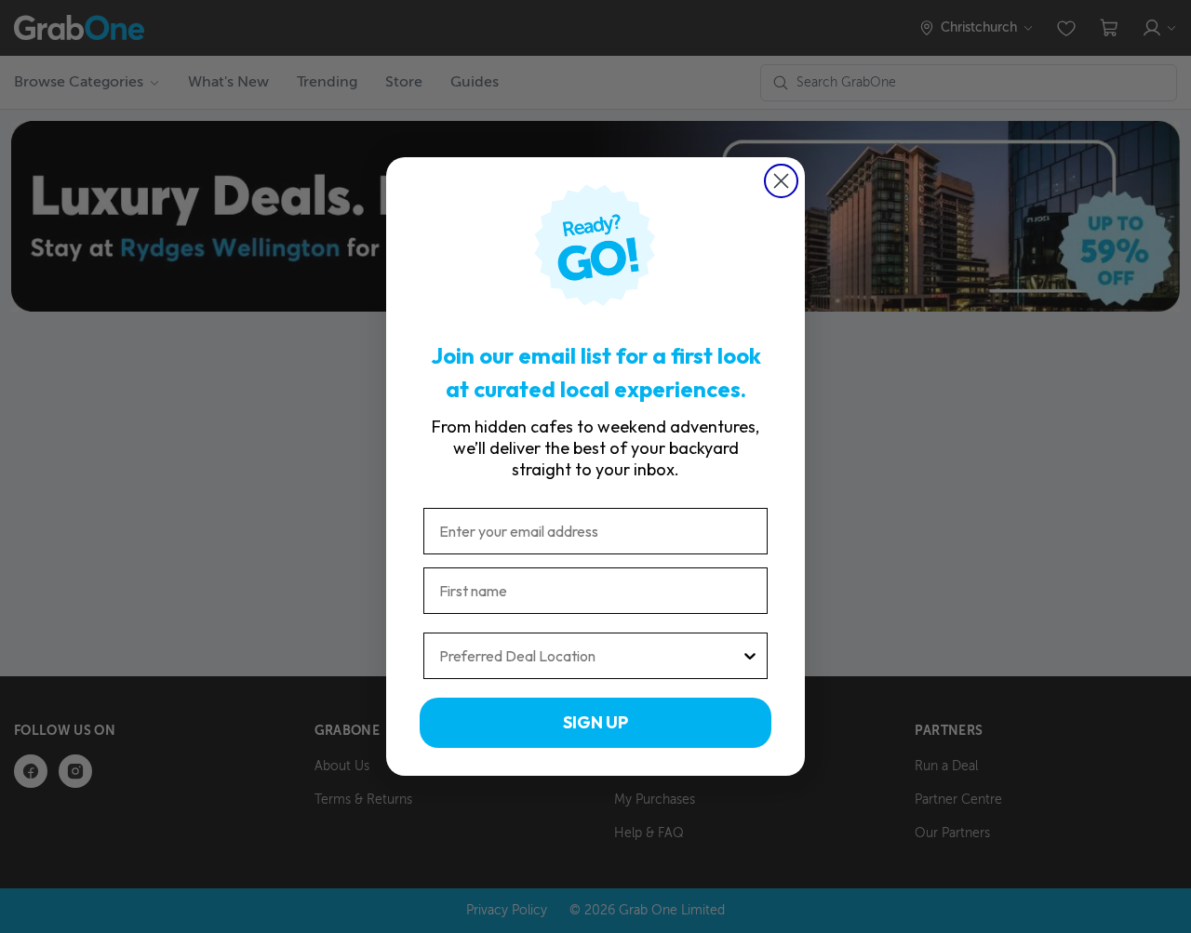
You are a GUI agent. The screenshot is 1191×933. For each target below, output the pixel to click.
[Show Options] (750, 655)
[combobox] (590, 655)
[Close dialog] (781, 181)
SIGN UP (595, 722)
